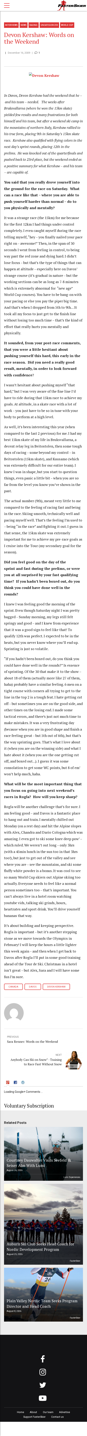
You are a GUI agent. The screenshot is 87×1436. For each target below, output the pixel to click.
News (24, 25)
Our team (48, 1412)
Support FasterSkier (34, 1416)
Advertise (64, 1412)
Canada (13, 986)
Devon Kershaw (56, 986)
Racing (33, 25)
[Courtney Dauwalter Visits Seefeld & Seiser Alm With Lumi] (43, 1154)
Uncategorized (49, 25)
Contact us (57, 1416)
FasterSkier (75, 1261)
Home (20, 1412)
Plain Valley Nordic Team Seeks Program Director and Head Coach (42, 1303)
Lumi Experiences (72, 1177)
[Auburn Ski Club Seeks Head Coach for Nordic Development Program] (43, 1224)
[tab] (8, 1082)
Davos (32, 986)
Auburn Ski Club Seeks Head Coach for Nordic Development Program (40, 1246)
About (33, 1412)
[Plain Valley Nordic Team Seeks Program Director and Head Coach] (43, 1295)
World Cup (67, 25)
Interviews (11, 25)
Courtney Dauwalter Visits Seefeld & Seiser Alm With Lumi (39, 1163)
